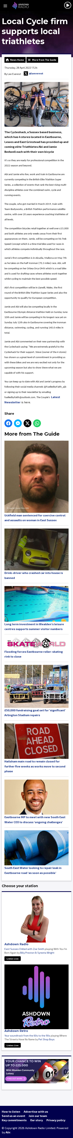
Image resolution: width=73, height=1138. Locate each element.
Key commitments (14, 1120)
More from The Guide (44, 59)
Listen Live (13, 958)
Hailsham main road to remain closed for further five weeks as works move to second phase (34, 766)
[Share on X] (27, 423)
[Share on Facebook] (8, 423)
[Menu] (5, 5)
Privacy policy (55, 1120)
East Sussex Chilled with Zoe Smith (24, 948)
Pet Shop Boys (46, 1039)
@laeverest (36, 73)
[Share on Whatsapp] (37, 423)
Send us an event (13, 1115)
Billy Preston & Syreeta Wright (37, 952)
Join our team (38, 1115)
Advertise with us (36, 1111)
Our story (36, 1120)
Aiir (8, 1132)
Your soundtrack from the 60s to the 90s (27, 1035)
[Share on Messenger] (18, 423)
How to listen (11, 1111)
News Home (17, 59)
